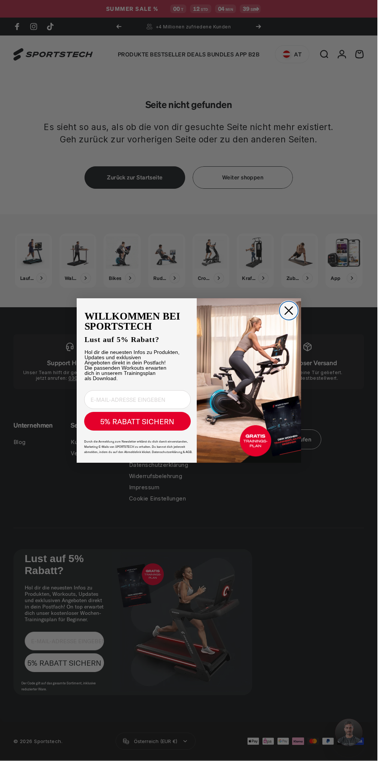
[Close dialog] (288, 310)
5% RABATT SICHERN (137, 421)
